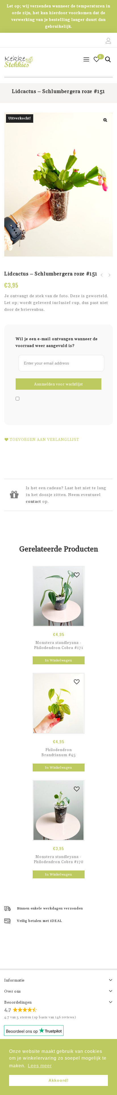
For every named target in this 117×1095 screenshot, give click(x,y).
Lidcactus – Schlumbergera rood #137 (109, 275)
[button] (105, 120)
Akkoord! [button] (59, 1080)
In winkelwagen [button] (58, 660)
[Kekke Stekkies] (18, 61)
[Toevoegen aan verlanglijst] (77, 575)
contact (33, 501)
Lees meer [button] (40, 1065)
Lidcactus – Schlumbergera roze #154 (102, 275)
